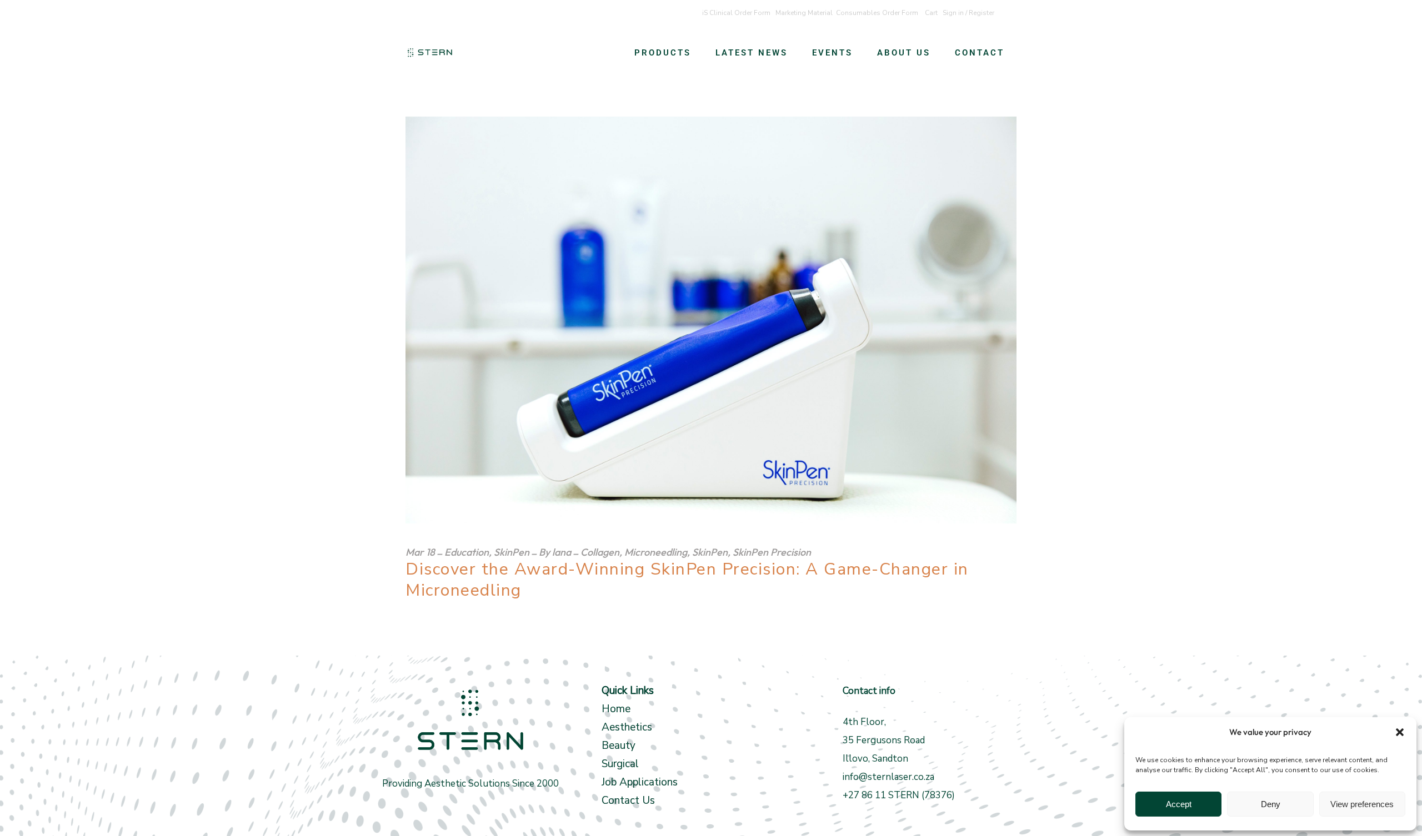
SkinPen (511, 552)
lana (561, 552)
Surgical (620, 764)
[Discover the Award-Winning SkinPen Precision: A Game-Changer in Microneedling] (711, 320)
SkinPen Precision (772, 552)
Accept (1178, 804)
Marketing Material (804, 12)
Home (616, 709)
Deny (1270, 804)
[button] (1399, 732)
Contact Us (628, 800)
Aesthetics (627, 727)
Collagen (599, 552)
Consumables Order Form (877, 12)
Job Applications (640, 782)
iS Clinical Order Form (736, 12)
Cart (931, 12)
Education (466, 552)
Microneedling (655, 552)
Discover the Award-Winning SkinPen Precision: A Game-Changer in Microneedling (687, 580)
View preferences (1362, 804)
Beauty (620, 745)
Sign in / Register (968, 12)
